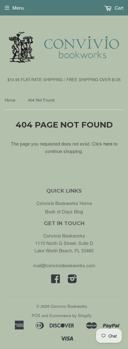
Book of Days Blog (64, 211)
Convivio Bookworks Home (64, 203)
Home (10, 100)
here (107, 143)
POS (36, 315)
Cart (118, 7)
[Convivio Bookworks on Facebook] (55, 280)
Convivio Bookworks (69, 306)
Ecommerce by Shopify (70, 315)
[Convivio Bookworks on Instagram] (72, 280)
